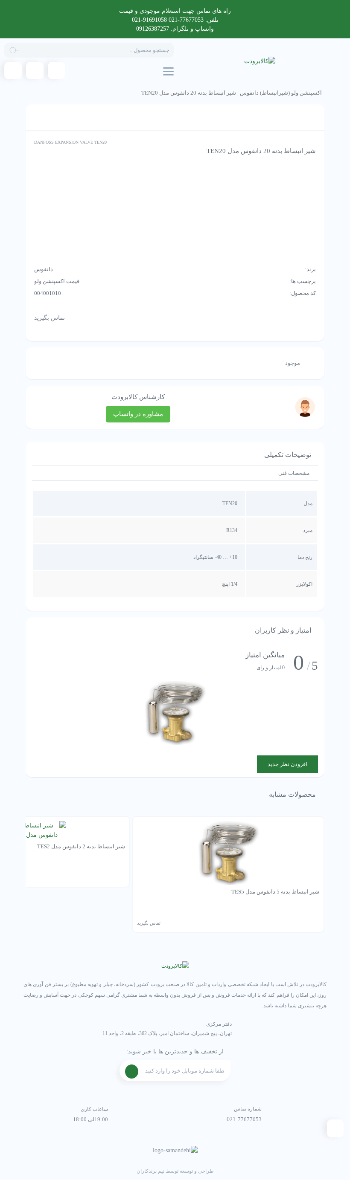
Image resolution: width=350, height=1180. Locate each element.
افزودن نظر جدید (287, 764)
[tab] (294, 473)
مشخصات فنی (293, 473)
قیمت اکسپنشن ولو (56, 281)
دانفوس (43, 269)
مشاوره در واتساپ (138, 414)
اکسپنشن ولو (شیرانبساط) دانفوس (281, 93)
